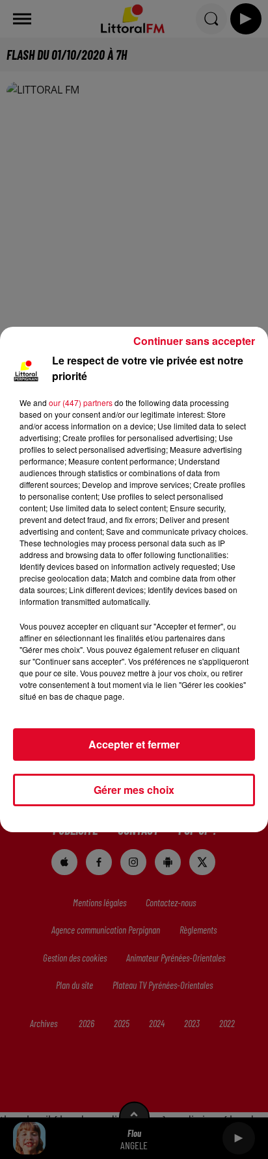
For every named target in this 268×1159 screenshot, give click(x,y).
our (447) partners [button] (81, 402)
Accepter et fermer (134, 744)
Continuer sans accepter (194, 340)
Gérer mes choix (134, 789)
